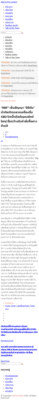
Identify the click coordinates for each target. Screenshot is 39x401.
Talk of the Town (12, 28)
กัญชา (13, 306)
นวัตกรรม (9, 22)
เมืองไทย (9, 10)
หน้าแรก (8, 7)
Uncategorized (11, 137)
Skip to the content (9, 2)
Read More (32, 65)
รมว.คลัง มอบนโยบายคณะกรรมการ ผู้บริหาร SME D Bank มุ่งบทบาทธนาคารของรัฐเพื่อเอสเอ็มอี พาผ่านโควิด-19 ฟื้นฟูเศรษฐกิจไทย (19, 351)
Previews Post (7, 341)
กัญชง (7, 306)
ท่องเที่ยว (9, 19)
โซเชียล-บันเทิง (11, 25)
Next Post (5, 361)
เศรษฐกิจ (9, 13)
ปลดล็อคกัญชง (23, 306)
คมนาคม (9, 16)
